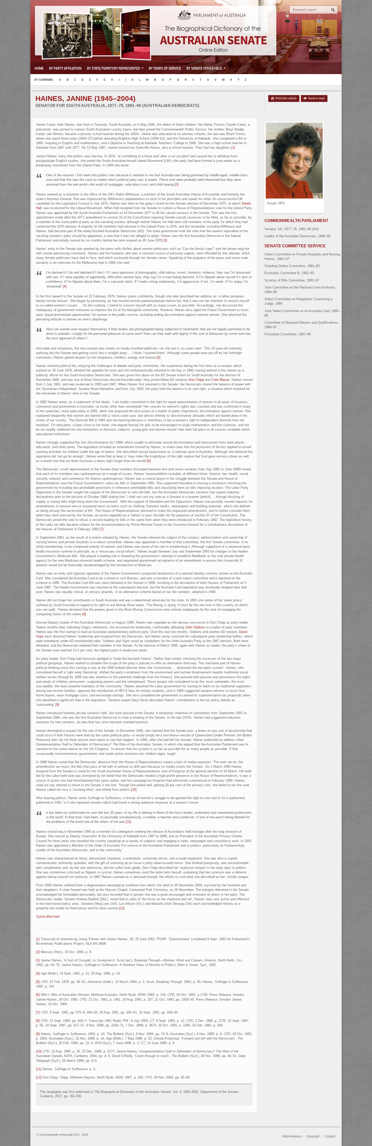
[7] (102, 529)
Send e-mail (314, 98)
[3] (165, 240)
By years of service (165, 68)
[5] (158, 357)
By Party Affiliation (65, 68)
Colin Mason (220, 380)
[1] (233, 147)
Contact (330, 1136)
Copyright (313, 1136)
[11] (128, 822)
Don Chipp (196, 380)
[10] (134, 789)
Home (39, 68)
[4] (65, 286)
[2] (177, 184)
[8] (84, 614)
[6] (149, 461)
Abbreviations (291, 1136)
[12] (122, 908)
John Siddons (195, 627)
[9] (57, 705)
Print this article (284, 98)
